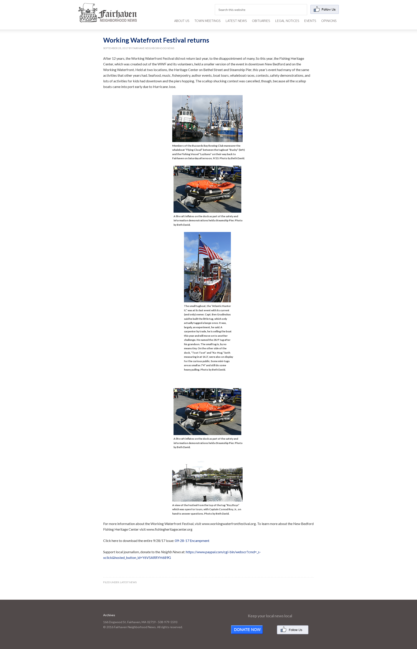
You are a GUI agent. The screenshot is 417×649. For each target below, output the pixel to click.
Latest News (128, 582)
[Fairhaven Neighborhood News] (107, 18)
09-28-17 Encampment (192, 540)
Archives (109, 615)
